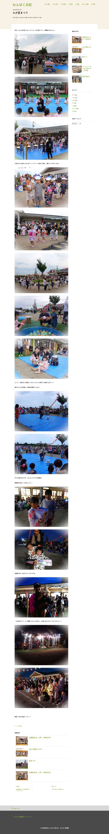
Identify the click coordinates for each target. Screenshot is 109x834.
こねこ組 (55, 4)
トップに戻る (19, 726)
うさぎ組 (63, 4)
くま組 (77, 4)
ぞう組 (70, 4)
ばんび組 (47, 4)
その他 (93, 4)
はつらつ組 (85, 4)
